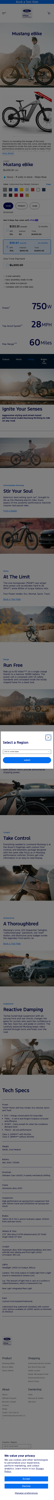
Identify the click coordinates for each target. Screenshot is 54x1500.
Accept (26, 1478)
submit (27, 760)
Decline (26, 1486)
